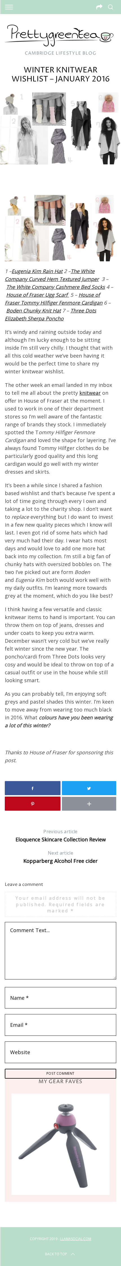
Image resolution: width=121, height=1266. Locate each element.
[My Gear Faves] (60, 1144)
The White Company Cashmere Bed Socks (55, 286)
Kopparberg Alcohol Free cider (60, 857)
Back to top (56, 1254)
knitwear (90, 392)
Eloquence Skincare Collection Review (60, 835)
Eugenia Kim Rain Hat (37, 271)
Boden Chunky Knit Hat (33, 310)
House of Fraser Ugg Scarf (37, 294)
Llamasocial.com (75, 1238)
